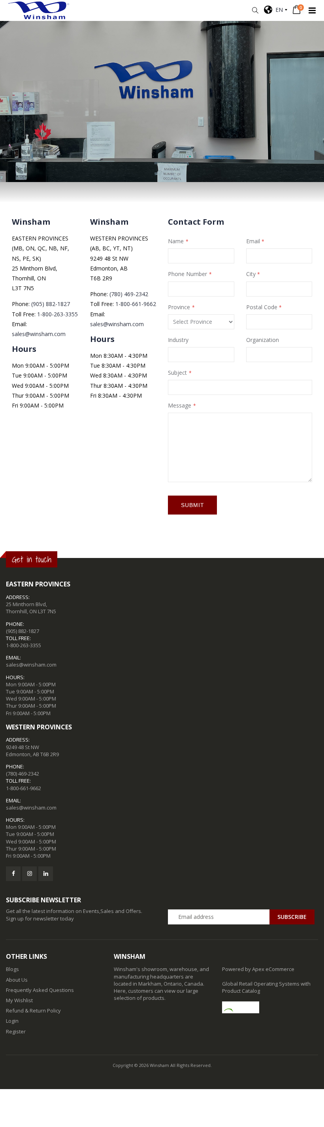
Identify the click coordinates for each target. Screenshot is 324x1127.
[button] (255, 10)
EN (277, 9)
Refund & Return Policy (33, 1010)
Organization (262, 340)
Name (176, 241)
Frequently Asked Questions (40, 990)
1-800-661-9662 (135, 304)
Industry (178, 340)
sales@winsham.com (39, 334)
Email (253, 241)
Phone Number (187, 274)
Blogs (12, 969)
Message (179, 405)
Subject (177, 372)
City (251, 274)
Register (16, 1031)
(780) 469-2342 (128, 294)
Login (12, 1020)
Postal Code (261, 307)
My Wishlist (19, 1000)
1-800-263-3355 (57, 314)
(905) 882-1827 (50, 304)
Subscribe (292, 916)
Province (179, 307)
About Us (17, 979)
